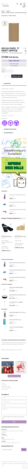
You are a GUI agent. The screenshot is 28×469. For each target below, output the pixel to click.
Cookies (3, 380)
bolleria (7, 71)
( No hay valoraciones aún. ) (16, 53)
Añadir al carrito (17, 76)
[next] (24, 48)
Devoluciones (4, 386)
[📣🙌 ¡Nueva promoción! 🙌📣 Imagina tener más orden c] (20, 364)
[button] (18, 3)
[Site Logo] (4, 4)
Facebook (25, 48)
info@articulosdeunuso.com (7, 436)
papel (12, 71)
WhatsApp (25, 53)
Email (25, 51)
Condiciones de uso (6, 383)
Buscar (24, 446)
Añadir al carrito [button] (10, 224)
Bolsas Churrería (4, 235)
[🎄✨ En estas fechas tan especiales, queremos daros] (7, 364)
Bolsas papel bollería (9, 70)
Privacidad (3, 381)
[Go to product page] (4, 197)
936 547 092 (6, 6)
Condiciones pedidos (6, 385)
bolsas (10, 71)
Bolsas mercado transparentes (20, 235)
